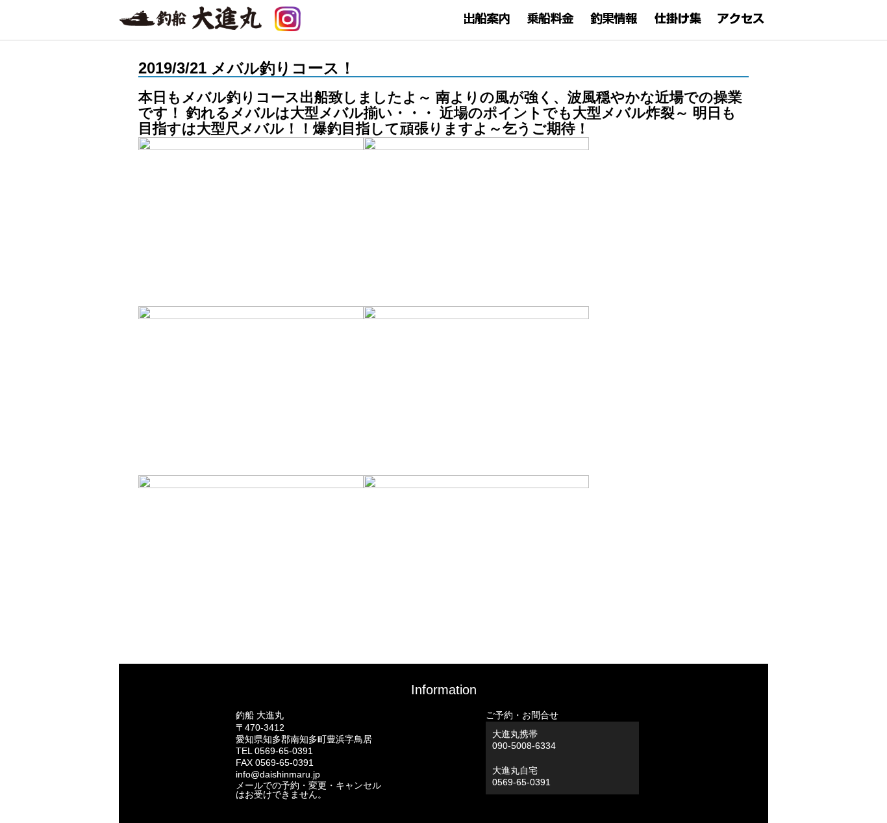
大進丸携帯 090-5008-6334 (524, 740)
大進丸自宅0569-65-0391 (521, 776)
